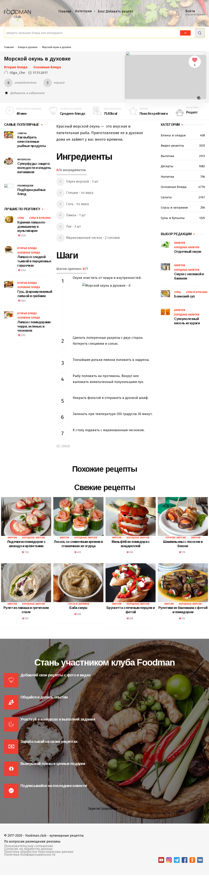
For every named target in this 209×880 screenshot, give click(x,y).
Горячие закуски (175, 537)
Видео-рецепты (183, 145)
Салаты (183, 197)
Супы (20, 218)
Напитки (183, 176)
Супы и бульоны (40, 218)
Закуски (12, 537)
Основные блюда (47, 67)
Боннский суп (184, 296)
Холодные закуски (33, 537)
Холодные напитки (186, 247)
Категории (83, 11)
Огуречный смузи (187, 251)
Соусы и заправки (183, 207)
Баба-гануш (78, 607)
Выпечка (183, 156)
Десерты (183, 166)
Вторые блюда (16, 67)
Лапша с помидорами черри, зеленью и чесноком (33, 326)
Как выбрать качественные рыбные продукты (31, 142)
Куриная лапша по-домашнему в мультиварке (31, 227)
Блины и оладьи (183, 135)
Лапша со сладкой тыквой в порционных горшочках (34, 261)
